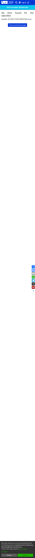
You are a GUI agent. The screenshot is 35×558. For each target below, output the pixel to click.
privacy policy (23, 549)
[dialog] (17, 549)
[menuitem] (19, 2)
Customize (4, 551)
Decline (9, 555)
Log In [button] (24, 3)
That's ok (25, 555)
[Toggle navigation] (32, 2)
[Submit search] (16, 2)
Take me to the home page (17, 25)
